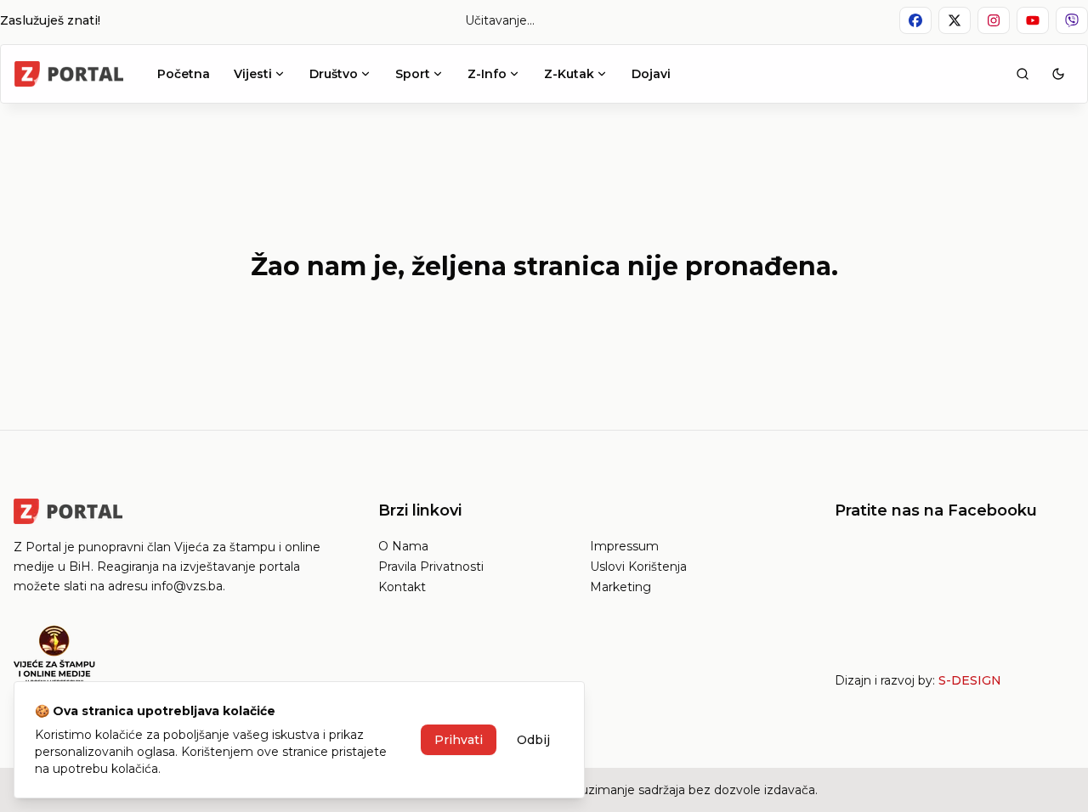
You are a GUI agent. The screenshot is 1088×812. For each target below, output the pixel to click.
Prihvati (458, 739)
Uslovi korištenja (638, 566)
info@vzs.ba (187, 586)
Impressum (624, 546)
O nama (403, 546)
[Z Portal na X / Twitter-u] (954, 20)
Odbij (533, 739)
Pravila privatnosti (431, 566)
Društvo (333, 74)
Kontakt (402, 587)
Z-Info (487, 74)
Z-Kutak (569, 74)
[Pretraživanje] (1022, 73)
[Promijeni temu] (1058, 74)
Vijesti (253, 74)
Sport (412, 74)
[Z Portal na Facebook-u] (915, 20)
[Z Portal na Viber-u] (1072, 20)
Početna (183, 74)
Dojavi (651, 74)
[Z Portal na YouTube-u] (1033, 20)
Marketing (620, 587)
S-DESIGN (969, 680)
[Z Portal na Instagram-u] (994, 20)
